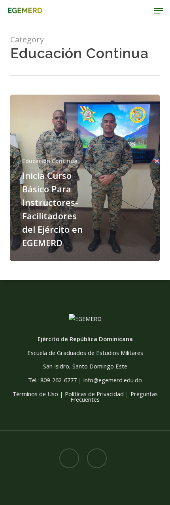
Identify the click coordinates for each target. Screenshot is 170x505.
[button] (158, 11)
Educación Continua (49, 161)
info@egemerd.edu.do (112, 380)
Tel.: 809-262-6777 (52, 380)
